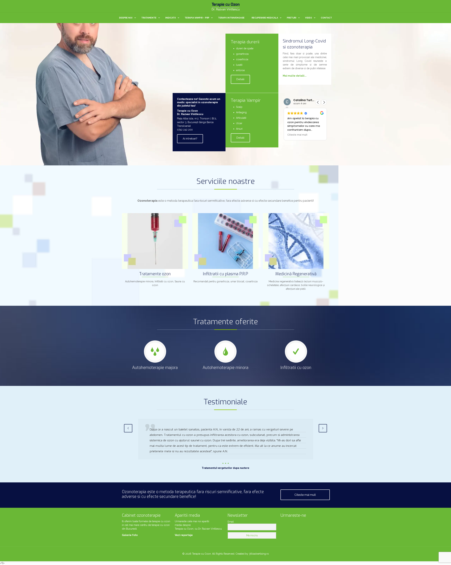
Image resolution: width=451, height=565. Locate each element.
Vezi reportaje (184, 535)
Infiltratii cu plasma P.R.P (225, 274)
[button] (324, 102)
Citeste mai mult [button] (297, 134)
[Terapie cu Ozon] (225, 6)
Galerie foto (130, 535)
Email (231, 521)
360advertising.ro (259, 553)
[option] (225, 444)
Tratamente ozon (155, 274)
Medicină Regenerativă (295, 274)
